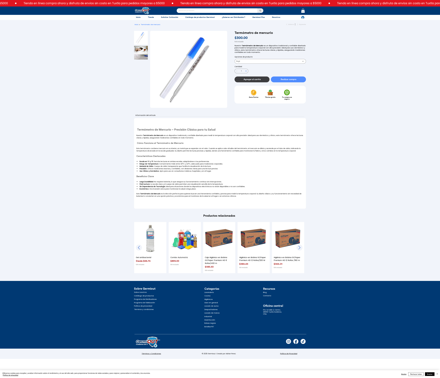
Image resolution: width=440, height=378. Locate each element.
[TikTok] (303, 341)
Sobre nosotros (140, 292)
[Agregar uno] (246, 71)
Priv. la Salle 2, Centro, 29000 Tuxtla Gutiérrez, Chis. (272, 312)
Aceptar (430, 374)
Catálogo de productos (144, 296)
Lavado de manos (212, 313)
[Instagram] (288, 341)
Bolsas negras (210, 323)
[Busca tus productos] (260, 10)
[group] (219, 247)
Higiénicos (208, 299)
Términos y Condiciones (151, 354)
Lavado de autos (211, 306)
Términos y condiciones (144, 309)
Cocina (207, 296)
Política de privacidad (143, 306)
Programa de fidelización (144, 303)
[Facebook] (295, 341)
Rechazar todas (416, 374)
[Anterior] (139, 248)
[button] (303, 10)
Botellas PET (209, 327)
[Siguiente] (299, 248)
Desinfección (210, 320)
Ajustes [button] (403, 374)
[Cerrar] (437, 374)
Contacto (267, 296)
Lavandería (209, 292)
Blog (265, 292)
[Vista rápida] (150, 238)
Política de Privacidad (288, 354)
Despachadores (211, 309)
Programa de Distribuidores (145, 299)
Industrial (208, 316)
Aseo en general (211, 303)
